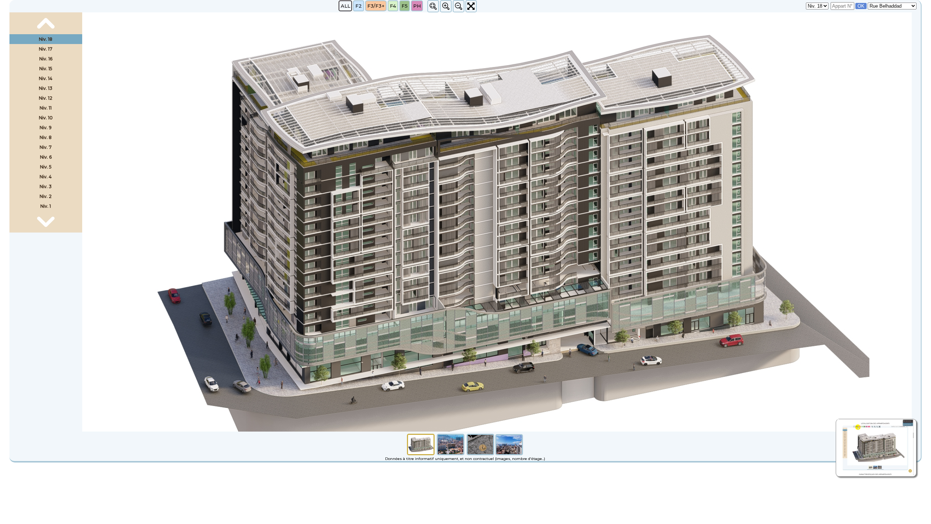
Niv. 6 (46, 157)
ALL (345, 6)
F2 (358, 6)
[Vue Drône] (450, 453)
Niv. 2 (46, 196)
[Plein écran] (471, 6)
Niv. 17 (45, 49)
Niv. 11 (46, 108)
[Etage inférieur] (46, 222)
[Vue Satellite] (480, 453)
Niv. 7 (46, 147)
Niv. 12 (45, 98)
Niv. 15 (45, 68)
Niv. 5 (46, 167)
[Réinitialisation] (433, 6)
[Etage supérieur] (46, 23)
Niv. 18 (45, 39)
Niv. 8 (46, 137)
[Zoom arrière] (458, 6)
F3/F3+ (375, 6)
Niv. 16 (45, 58)
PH (417, 6)
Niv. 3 (46, 186)
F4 (393, 6)
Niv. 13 (45, 88)
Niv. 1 (45, 206)
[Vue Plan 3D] (421, 453)
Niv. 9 (46, 127)
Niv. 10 (46, 117)
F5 (404, 6)
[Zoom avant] (446, 6)
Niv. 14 (45, 78)
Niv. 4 (46, 176)
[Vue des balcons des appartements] (509, 453)
